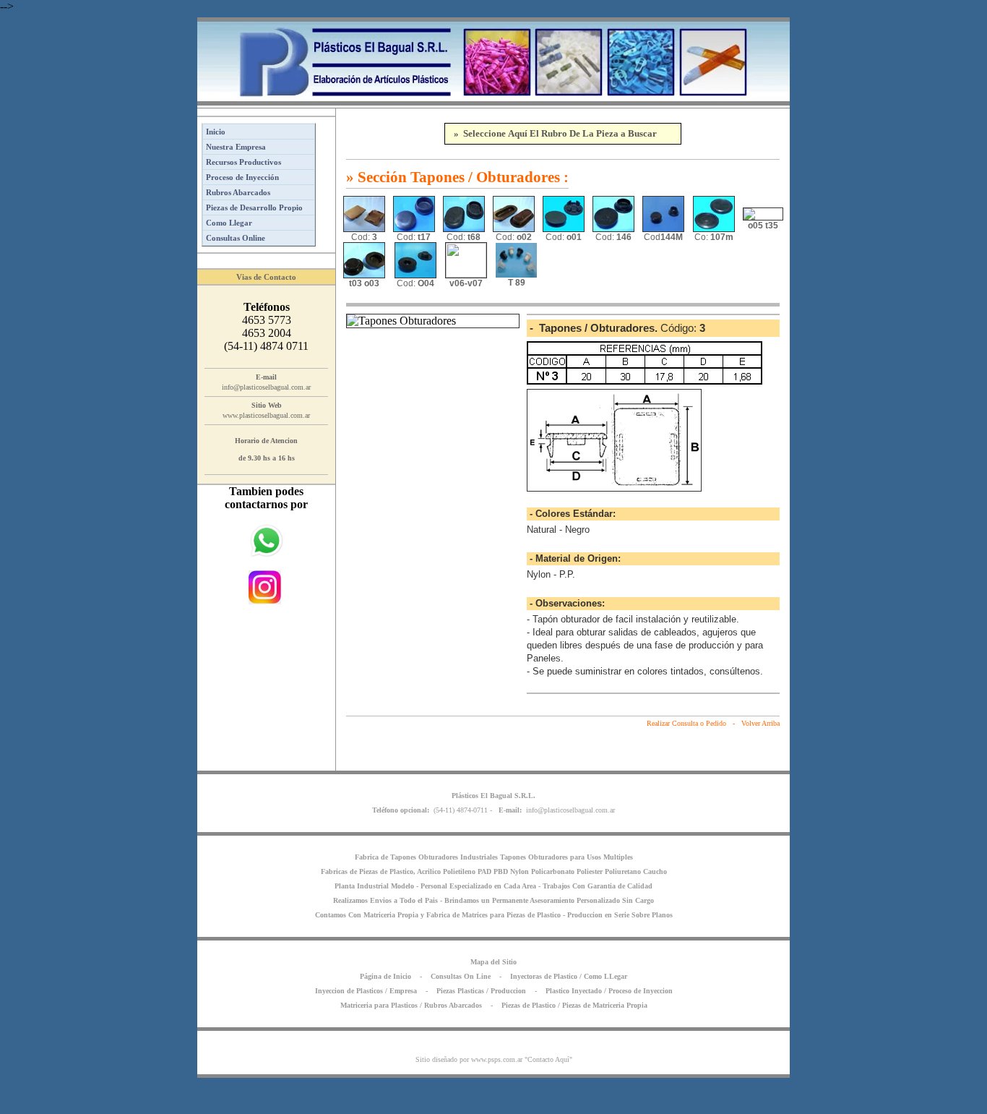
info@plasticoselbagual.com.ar (266, 387)
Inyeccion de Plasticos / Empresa (366, 991)
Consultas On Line (461, 976)
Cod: (364, 237)
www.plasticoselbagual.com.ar (266, 415)
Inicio (215, 131)
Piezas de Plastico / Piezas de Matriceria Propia (574, 1005)
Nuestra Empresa (236, 146)
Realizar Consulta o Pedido (686, 723)
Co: (713, 237)
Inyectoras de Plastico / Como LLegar (568, 976)
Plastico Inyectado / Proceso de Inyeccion (609, 991)
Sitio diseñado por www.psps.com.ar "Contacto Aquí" (493, 1059)
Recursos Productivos (243, 162)
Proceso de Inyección (242, 177)
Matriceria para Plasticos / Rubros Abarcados (411, 1005)
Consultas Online (235, 237)
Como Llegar (229, 222)
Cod (663, 237)
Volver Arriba (760, 723)
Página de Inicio (385, 976)
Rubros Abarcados (238, 192)
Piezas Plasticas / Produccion (481, 991)
